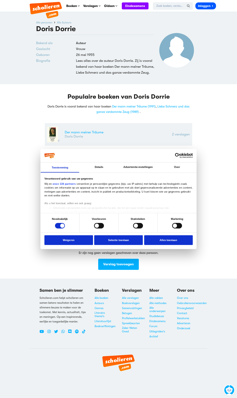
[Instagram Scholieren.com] (50, 333)
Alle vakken (156, 298)
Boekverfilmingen (105, 326)
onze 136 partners (64, 183)
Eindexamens (135, 6)
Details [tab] (99, 166)
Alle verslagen (130, 298)
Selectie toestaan (118, 239)
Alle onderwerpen (157, 309)
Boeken (71, 6)
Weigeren (68, 239)
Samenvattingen (132, 308)
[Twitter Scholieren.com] (57, 333)
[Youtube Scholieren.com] (43, 333)
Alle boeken (101, 298)
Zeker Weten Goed (129, 329)
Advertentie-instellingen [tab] (138, 166)
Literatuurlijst (103, 321)
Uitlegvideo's (157, 331)
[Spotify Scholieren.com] (78, 333)
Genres (99, 308)
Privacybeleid (185, 308)
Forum (153, 326)
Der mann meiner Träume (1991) (134, 106)
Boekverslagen (131, 303)
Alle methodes (157, 303)
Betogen (127, 313)
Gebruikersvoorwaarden (192, 303)
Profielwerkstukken (133, 318)
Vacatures (183, 318)
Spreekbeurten (131, 323)
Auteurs (99, 303)
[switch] (99, 226)
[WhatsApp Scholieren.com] (64, 333)
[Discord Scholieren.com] (71, 333)
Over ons (182, 298)
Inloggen (204, 6)
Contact (182, 313)
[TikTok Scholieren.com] (83, 333)
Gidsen (109, 6)
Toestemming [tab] (60, 167)
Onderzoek (183, 328)
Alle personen (44, 22)
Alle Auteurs (64, 22)
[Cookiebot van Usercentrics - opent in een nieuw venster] (177, 155)
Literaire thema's (100, 314)
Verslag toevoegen (118, 264)
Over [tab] (177, 166)
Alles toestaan (168, 239)
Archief (153, 336)
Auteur (81, 43)
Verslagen (90, 6)
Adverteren (183, 323)
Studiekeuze (156, 316)
